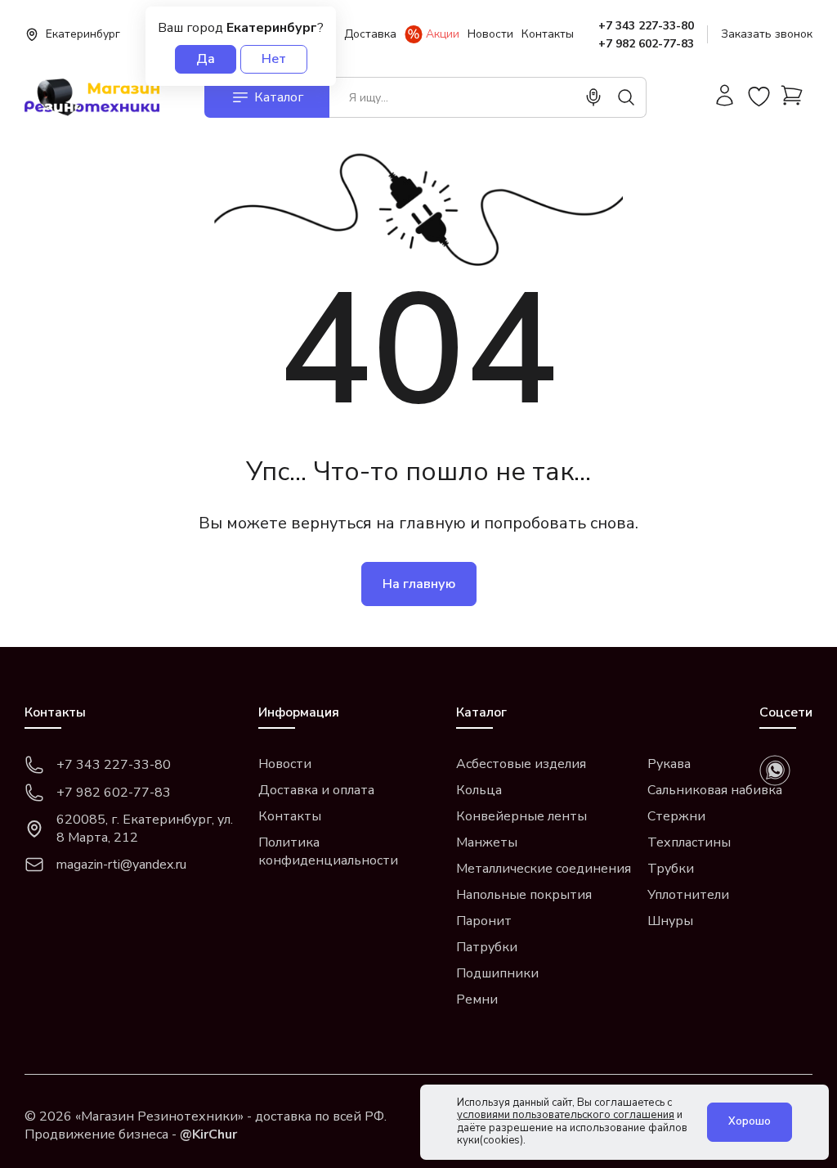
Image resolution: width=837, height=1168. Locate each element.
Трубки (670, 869)
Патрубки (486, 947)
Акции (442, 34)
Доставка (370, 34)
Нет (274, 59)
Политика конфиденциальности (328, 851)
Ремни (477, 1000)
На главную (419, 584)
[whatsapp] (774, 770)
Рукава (669, 764)
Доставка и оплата (316, 790)
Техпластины (689, 842)
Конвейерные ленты (521, 816)
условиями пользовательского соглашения (565, 1114)
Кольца (479, 790)
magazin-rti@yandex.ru (121, 865)
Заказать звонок (766, 34)
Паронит (484, 921)
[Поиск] (626, 97)
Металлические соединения (543, 869)
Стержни (676, 816)
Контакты (547, 34)
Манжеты (486, 842)
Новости (490, 34)
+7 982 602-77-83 (646, 44)
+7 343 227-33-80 (646, 26)
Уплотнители (688, 895)
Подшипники (497, 973)
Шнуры (670, 921)
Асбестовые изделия (521, 764)
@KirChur (208, 1134)
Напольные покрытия (524, 895)
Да (205, 59)
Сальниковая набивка (714, 790)
